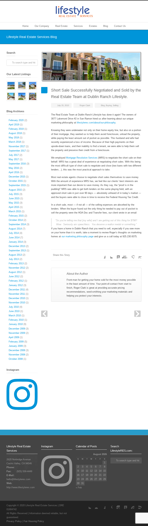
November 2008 (17, 354)
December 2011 (17, 289)
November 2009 (17, 333)
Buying (109, 105)
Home (25, 26)
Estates (93, 26)
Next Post (137, 314)
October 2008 (16, 359)
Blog (105, 26)
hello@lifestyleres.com (18, 479)
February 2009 (16, 341)
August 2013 (15, 254)
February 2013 (16, 263)
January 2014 (16, 241)
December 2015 (17, 176)
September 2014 (17, 224)
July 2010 (14, 307)
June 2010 (14, 311)
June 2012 (14, 276)
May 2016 (14, 168)
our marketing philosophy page (77, 236)
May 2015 (14, 202)
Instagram (116, 505)
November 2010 (17, 302)
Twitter (109, 254)
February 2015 (16, 215)
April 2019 (14, 124)
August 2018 (15, 133)
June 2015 (14, 198)
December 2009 (17, 328)
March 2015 (15, 211)
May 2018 (14, 137)
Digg (123, 254)
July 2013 (14, 259)
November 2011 (17, 294)
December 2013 (17, 246)
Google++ (130, 254)
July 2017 (14, 155)
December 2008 (17, 350)
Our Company (42, 26)
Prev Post (44, 314)
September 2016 (17, 163)
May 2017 (14, 159)
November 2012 (17, 267)
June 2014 (14, 237)
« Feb (79, 487)
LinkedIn (116, 254)
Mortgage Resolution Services (81, 157)
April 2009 (14, 337)
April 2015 (14, 207)
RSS (138, 505)
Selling (115, 105)
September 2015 (17, 185)
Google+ (109, 505)
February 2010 (16, 319)
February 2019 (16, 129)
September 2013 (17, 250)
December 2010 (17, 298)
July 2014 (14, 233)
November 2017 (17, 146)
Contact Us (120, 26)
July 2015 (14, 194)
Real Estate (61, 26)
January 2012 (16, 285)
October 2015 (16, 181)
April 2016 (14, 172)
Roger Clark (85, 105)
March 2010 (15, 315)
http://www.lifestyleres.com (20, 487)
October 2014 (16, 220)
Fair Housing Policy (34, 521)
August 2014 (15, 228)
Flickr (94, 505)
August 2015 (15, 189)
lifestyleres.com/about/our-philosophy (96, 122)
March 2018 (15, 142)
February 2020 (16, 120)
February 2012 (16, 280)
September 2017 (17, 150)
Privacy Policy (14, 521)
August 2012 (15, 272)
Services (78, 26)
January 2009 (16, 346)
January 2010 (16, 324)
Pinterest (130, 505)
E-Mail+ (138, 254)
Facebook (101, 254)
